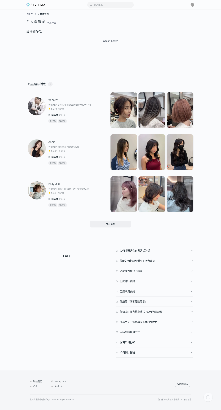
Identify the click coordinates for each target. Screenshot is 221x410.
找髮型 (29, 13)
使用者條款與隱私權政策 (168, 399)
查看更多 (110, 224)
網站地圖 (187, 399)
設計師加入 (182, 383)
